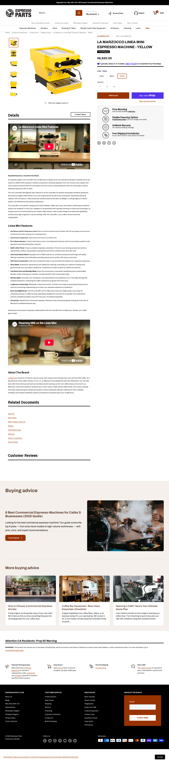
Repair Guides (89, 700)
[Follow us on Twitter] (50, 741)
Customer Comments (52, 714)
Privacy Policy (10, 718)
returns (60, 668)
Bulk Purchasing (51, 721)
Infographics (88, 704)
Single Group (46, 33)
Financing (48, 711)
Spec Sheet (12, 418)
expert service (146, 668)
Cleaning (127, 28)
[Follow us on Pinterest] (60, 741)
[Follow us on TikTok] (70, 741)
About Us (8, 697)
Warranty (11, 434)
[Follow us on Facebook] (45, 741)
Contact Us (49, 718)
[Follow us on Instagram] (55, 741)
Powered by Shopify (12, 739)
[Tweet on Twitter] (109, 143)
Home (7, 33)
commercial (31, 673)
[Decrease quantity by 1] (100, 86)
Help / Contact (132, 23)
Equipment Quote (90, 718)
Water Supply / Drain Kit (16, 422)
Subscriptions (10, 707)
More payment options (147, 101)
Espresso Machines (28, 28)
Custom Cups (89, 714)
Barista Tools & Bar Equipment (93, 28)
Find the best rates (119, 119)
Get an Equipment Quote (40, 23)
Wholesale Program (80, 23)
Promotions (88, 725)
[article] (30, 601)
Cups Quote (88, 721)
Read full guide (13, 538)
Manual (10, 426)
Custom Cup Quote (62, 23)
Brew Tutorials (89, 697)
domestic (18, 675)
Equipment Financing (100, 23)
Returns (48, 707)
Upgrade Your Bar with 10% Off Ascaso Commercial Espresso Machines (84, 2)
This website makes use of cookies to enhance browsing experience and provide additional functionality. (40, 757)
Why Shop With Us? (12, 704)
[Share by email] (114, 143)
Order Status (117, 23)
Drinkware (115, 28)
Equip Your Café (90, 707)
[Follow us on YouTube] (65, 741)
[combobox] (56, 13)
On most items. (100, 668)
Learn (138, 28)
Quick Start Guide (14, 430)
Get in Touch (131, 64)
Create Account (50, 697)
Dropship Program (11, 714)
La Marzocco (103, 36)
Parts (55, 28)
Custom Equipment (91, 711)
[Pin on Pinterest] (104, 143)
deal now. (131, 111)
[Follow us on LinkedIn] (75, 741)
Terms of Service (11, 721)
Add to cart (113, 95)
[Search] (79, 13)
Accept (160, 757)
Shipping (48, 704)
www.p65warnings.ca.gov (14, 650)
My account (91, 14)
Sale (147, 28)
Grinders (44, 28)
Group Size (34, 33)
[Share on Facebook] (99, 143)
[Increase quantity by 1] (114, 86)
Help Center (49, 700)
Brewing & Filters (69, 28)
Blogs (7, 700)
